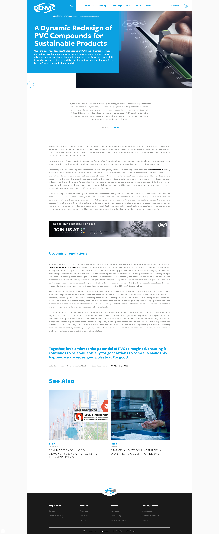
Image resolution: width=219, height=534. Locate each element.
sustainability (156, 170)
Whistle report (131, 531)
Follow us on (176, 6)
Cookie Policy (117, 531)
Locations (84, 516)
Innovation (115, 511)
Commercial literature (150, 516)
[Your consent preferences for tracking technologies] (3, 531)
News (148, 6)
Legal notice (104, 531)
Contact (138, 6)
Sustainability (116, 516)
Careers (83, 520)
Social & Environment (119, 520)
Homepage (57, 15)
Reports (144, 520)
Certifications (146, 511)
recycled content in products (62, 267)
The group (84, 511)
